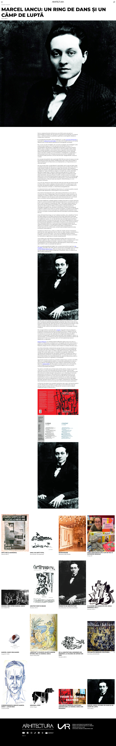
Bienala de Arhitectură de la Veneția (83, 725)
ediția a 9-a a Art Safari (50, 141)
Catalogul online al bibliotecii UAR (82, 728)
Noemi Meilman (42, 341)
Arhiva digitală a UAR (78, 727)
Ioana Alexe (4, 18)
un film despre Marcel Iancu (45, 249)
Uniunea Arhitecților (71, 139)
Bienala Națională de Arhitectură (82, 724)
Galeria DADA (46, 363)
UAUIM (58, 330)
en (25, 735)
